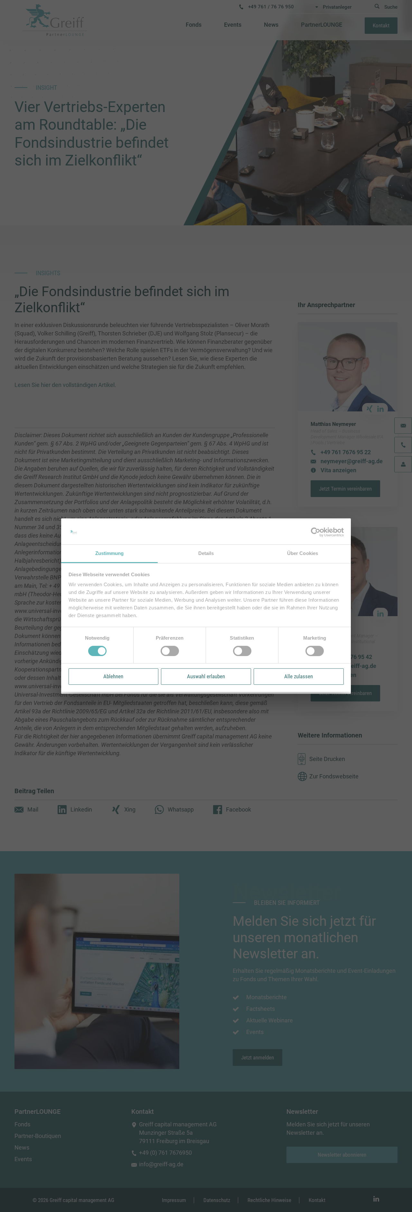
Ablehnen (113, 676)
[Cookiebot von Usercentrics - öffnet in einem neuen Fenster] (315, 532)
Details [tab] (206, 553)
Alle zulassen (298, 676)
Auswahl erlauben (206, 676)
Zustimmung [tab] (109, 553)
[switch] (170, 651)
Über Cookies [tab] (302, 553)
